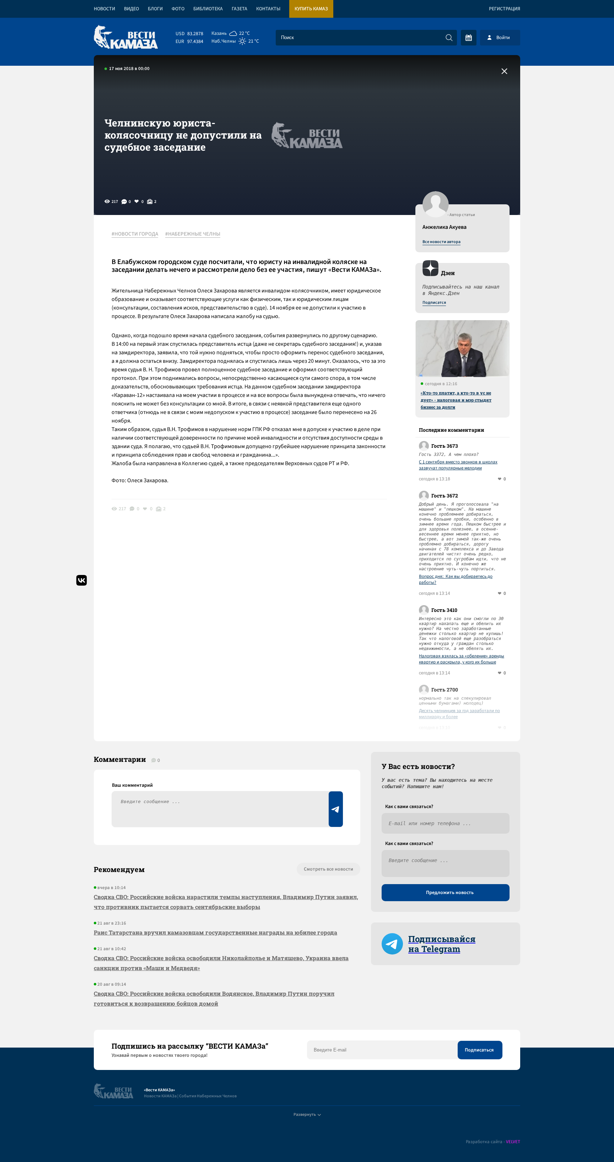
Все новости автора (441, 242)
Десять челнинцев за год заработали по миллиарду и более (459, 714)
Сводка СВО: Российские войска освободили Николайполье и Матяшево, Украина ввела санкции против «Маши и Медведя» (221, 963)
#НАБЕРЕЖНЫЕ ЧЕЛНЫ (192, 234)
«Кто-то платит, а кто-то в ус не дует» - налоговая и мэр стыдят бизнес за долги (456, 400)
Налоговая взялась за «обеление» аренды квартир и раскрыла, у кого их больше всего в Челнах (461, 659)
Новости (104, 8)
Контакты (268, 8)
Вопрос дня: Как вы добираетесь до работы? (455, 580)
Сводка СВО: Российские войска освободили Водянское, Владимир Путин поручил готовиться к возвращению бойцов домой (214, 998)
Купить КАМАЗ (311, 8)
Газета (239, 8)
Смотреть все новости (328, 869)
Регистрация (504, 8)
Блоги (155, 8)
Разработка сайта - (493, 1142)
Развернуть (304, 1115)
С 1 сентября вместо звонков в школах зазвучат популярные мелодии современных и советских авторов (458, 465)
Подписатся (434, 303)
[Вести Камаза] (126, 37)
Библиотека (208, 8)
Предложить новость (450, 892)
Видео (131, 8)
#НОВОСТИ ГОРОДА (135, 234)
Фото (178, 8)
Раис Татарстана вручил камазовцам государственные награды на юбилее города (215, 932)
